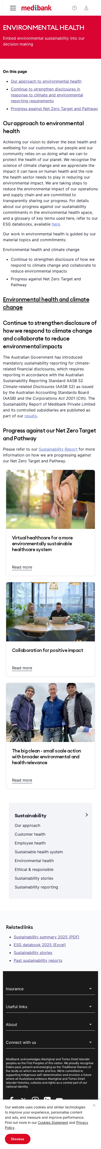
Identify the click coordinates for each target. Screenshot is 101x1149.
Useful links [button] (16, 1006)
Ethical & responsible (34, 869)
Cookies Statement (53, 1122)
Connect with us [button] (21, 1042)
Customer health (30, 834)
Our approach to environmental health (46, 81)
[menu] (13, 8)
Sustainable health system (39, 851)
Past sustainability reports (38, 960)
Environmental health (34, 860)
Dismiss (17, 1139)
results (31, 415)
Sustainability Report (58, 449)
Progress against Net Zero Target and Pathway (54, 108)
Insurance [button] (15, 988)
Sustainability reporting (36, 887)
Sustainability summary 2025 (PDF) (46, 936)
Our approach (27, 825)
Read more (22, 567)
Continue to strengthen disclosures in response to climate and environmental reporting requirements (47, 95)
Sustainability (30, 815)
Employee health (30, 843)
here (56, 224)
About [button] (11, 1024)
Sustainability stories (34, 878)
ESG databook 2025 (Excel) (40, 944)
